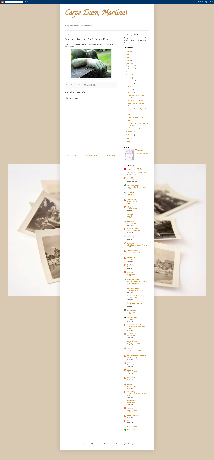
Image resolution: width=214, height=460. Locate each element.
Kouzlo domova (131, 430)
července (131, 81)
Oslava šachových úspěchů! (136, 103)
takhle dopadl (131, 336)
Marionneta (130, 236)
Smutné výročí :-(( (133, 112)
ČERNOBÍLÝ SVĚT (132, 209)
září (129, 75)
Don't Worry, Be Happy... (134, 343)
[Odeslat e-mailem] (85, 85)
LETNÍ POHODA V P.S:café (134, 372)
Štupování (130, 216)
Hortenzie (130, 214)
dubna (130, 90)
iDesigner (130, 384)
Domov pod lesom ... (133, 250)
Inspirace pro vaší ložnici (134, 386)
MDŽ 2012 (131, 114)
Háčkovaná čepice (132, 201)
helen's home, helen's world (136, 325)
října (130, 72)
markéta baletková (133, 415)
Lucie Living (130, 178)
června (130, 84)
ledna (130, 135)
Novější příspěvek (71, 155)
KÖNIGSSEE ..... (131, 274)
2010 (128, 141)
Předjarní (131, 120)
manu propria (131, 221)
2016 (128, 51)
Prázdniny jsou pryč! (133, 357)
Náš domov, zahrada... (134, 288)
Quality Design (131, 334)
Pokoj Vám (130, 194)
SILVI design (130, 243)
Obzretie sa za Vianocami (134, 252)
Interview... (130, 305)
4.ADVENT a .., (131, 312)
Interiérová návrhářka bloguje (136, 355)
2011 (128, 138)
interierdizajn (131, 392)
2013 (128, 60)
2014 (128, 57)
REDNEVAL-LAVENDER (134, 229)
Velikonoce (130, 379)
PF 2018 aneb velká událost (135, 290)
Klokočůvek (130, 192)
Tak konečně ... (131, 180)
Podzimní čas (131, 267)
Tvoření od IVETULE (133, 185)
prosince (131, 66)
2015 (128, 54)
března (130, 93)
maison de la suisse (133, 341)
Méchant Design (132, 317)
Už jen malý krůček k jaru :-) (137, 109)
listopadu (131, 69)
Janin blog (130, 272)
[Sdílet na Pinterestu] (94, 85)
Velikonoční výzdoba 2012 (136, 100)
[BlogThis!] (87, 85)
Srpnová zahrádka (132, 410)
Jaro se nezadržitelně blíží (136, 117)
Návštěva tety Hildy (134, 128)
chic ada (129, 348)
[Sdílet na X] (90, 85)
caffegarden (130, 207)
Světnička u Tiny (132, 200)
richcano (110, 444)
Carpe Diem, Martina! (96, 13)
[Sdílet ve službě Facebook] (92, 85)
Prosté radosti (131, 258)
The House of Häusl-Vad (134, 303)
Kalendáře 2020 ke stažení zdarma (137, 245)
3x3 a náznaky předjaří (133, 230)
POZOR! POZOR (131, 403)
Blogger (132, 444)
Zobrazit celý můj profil (142, 153)
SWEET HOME (131, 377)
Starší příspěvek (111, 155)
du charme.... (131, 319)
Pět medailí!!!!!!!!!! (134, 106)
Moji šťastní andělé (133, 279)
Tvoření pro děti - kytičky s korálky (137, 187)
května (130, 87)
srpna (130, 78)
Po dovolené (130, 365)
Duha (128, 421)
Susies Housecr (131, 310)
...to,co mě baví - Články (134, 169)
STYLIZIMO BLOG (132, 426)
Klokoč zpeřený (131, 223)
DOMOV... (130, 370)
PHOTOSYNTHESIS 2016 (134, 350)
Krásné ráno (130, 259)
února (130, 132)
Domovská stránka (91, 155)
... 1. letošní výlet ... (132, 298)
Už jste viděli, (131, 238)
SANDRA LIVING (132, 401)
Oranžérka (130, 265)
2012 (128, 63)
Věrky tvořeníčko (132, 363)
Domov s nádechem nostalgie (136, 296)
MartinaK (140, 150)
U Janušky (130, 408)
